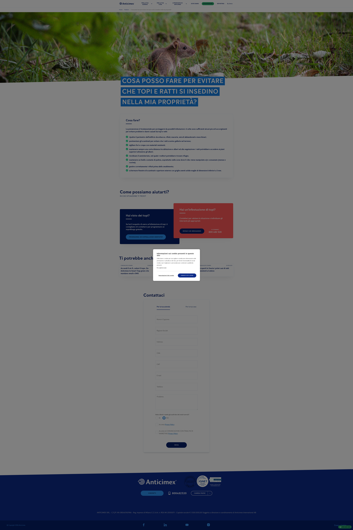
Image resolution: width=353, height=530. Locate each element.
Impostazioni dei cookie (166, 275)
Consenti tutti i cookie (187, 275)
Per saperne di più (161, 267)
